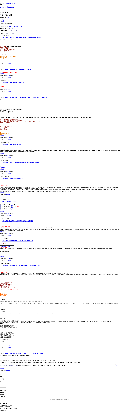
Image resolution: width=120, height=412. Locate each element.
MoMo (13, 26)
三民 (15, 26)
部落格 (3, 20)
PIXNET (53, 399)
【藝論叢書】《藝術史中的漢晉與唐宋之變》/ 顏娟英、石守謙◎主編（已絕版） (22, 265)
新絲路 (21, 26)
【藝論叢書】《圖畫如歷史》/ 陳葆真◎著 (12, 178)
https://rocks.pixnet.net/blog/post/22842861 (6, 205)
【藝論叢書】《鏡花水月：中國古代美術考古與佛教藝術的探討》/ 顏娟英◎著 (21, 162)
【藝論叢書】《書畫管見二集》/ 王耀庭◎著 (13, 82)
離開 (5, 410)
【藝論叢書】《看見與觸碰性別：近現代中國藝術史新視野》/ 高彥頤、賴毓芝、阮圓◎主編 (24, 97)
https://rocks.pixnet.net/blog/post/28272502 (6, 207)
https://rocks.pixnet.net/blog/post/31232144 (6, 209)
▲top (1, 65)
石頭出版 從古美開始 (7, 7)
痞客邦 (7, 75)
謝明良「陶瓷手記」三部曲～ (9, 201)
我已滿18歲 (2, 410)
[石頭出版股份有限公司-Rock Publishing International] (3, 387)
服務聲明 (69, 399)
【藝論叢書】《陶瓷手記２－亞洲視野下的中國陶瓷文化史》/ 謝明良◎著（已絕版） (23, 353)
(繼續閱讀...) (2, 73)
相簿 (3, 19)
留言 (9, 75)
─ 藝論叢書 (8, 63)
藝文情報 (8, 17)
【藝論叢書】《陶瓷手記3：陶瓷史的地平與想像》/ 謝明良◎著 (17, 221)
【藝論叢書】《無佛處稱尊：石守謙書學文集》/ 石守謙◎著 (17, 69)
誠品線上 (17, 26)
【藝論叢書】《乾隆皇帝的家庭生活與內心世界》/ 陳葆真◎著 (17, 241)
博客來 (10, 26)
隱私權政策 (65, 399)
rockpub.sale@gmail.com (14, 112)
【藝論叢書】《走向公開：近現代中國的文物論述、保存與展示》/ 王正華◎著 (21, 37)
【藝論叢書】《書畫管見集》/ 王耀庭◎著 (12, 144)
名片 (3, 21)
